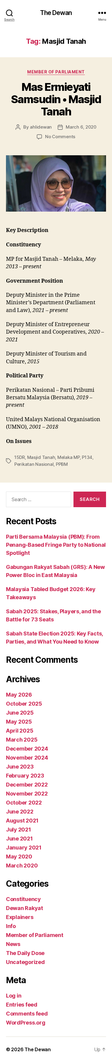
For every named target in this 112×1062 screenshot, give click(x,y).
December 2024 (27, 748)
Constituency (23, 899)
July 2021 (18, 829)
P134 (87, 457)
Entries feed (21, 1004)
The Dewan (56, 13)
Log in (13, 995)
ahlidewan (41, 127)
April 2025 (19, 730)
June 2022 (19, 811)
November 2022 (27, 793)
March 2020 (22, 865)
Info (11, 926)
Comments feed (27, 1013)
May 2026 (19, 695)
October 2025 (24, 704)
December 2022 (27, 784)
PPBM (62, 464)
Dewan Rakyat (24, 908)
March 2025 (21, 739)
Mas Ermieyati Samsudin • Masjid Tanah (56, 99)
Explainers (19, 917)
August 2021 (22, 820)
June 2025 (20, 712)
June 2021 (19, 838)
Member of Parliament (56, 71)
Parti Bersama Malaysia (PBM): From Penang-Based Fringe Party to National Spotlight (56, 545)
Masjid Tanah (41, 457)
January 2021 (24, 847)
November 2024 (27, 757)
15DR (19, 457)
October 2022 (24, 802)
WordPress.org (25, 1022)
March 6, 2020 (81, 127)
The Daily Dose (25, 953)
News (13, 944)
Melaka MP (68, 457)
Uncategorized (25, 962)
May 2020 (19, 856)
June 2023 (20, 766)
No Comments (60, 136)
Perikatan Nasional (33, 464)
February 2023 (25, 775)
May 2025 (19, 721)
